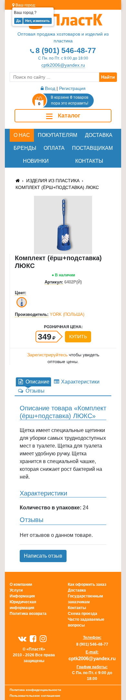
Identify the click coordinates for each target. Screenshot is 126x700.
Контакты (89, 161)
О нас (22, 135)
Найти (108, 77)
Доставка (98, 135)
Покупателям (57, 135)
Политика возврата (28, 613)
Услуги (16, 590)
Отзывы (34, 391)
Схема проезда (82, 613)
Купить (78, 336)
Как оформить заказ (87, 584)
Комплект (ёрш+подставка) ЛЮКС (57, 187)
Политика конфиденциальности (35, 690)
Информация (22, 596)
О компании (21, 584)
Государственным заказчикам (85, 599)
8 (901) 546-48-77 (66, 50)
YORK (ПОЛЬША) (67, 314)
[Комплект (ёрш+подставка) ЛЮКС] (63, 224)
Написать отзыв (43, 556)
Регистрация (72, 88)
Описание (36, 381)
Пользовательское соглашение (35, 695)
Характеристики (80, 381)
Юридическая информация (23, 605)
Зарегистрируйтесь (47, 354)
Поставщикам (92, 148)
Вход (49, 88)
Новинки (36, 161)
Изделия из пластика (52, 180)
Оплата (54, 148)
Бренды (25, 148)
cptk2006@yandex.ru (63, 65)
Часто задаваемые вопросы (86, 622)
